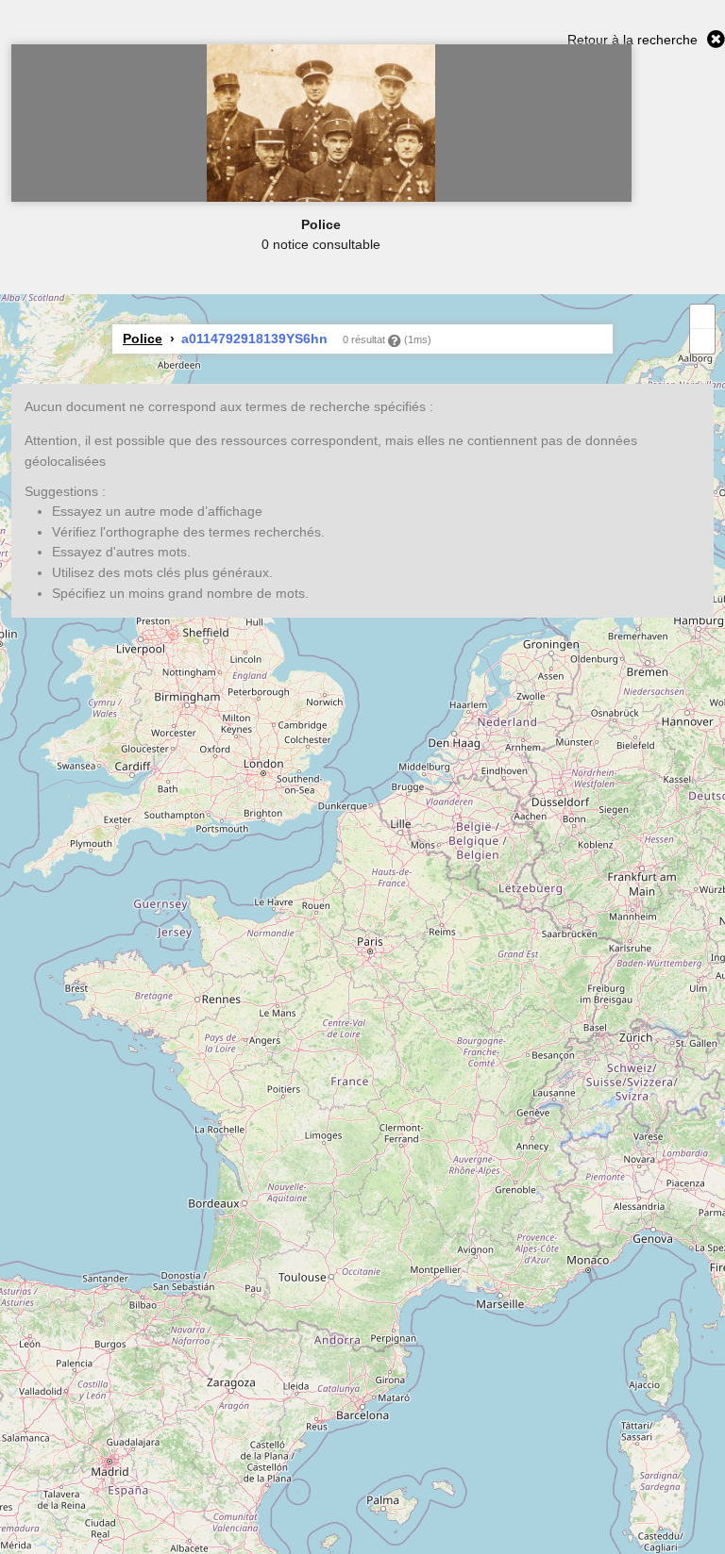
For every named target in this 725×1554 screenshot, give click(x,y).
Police (142, 338)
